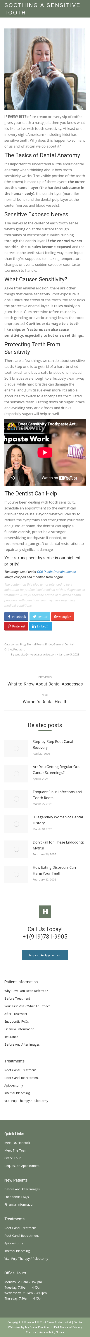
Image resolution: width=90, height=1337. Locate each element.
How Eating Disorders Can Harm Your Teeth (54, 870)
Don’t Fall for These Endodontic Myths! (58, 845)
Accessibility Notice (51, 1332)
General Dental (63, 644)
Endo (48, 644)
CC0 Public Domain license (56, 572)
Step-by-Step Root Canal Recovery (53, 744)
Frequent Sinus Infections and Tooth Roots (57, 794)
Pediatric (19, 649)
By (33, 654)
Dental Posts (35, 644)
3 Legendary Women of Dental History (58, 820)
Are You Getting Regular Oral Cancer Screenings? (56, 769)
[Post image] (16, 748)
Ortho (8, 649)
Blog (23, 644)
